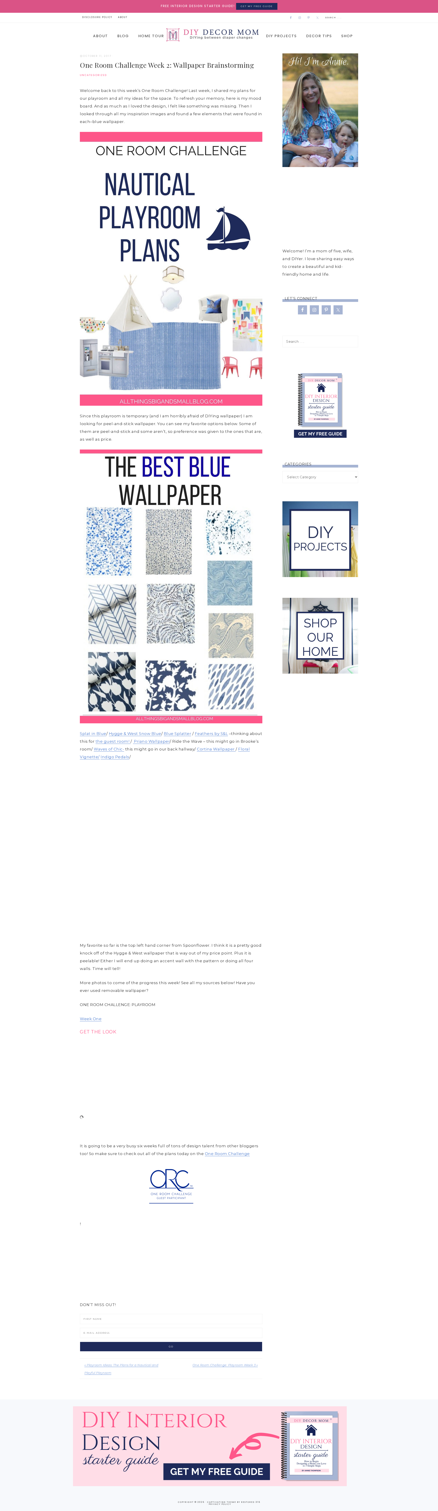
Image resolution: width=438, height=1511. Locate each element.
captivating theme (221, 1502)
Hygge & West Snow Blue (135, 733)
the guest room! (113, 741)
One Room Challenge (227, 1153)
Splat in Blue (93, 733)
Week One (91, 1019)
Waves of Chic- (109, 749)
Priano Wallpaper (151, 741)
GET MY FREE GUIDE (257, 6)
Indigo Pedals (115, 757)
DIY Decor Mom (211, 34)
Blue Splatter (177, 733)
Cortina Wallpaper (216, 749)
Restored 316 (250, 1502)
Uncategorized (93, 75)
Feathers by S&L (211, 733)
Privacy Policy (220, 1504)
